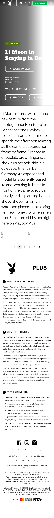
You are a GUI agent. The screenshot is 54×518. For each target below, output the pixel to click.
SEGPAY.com (10, 481)
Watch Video (21, 68)
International (12, 43)
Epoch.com (18, 477)
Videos (41, 97)
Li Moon (8, 79)
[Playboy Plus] (17, 3)
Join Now (39, 3)
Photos (18, 97)
